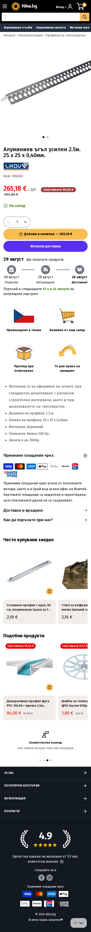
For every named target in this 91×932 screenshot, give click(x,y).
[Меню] (6, 6)
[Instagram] (49, 877)
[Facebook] (41, 877)
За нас (9, 773)
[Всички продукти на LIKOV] (16, 166)
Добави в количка (48, 234)
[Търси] (84, 17)
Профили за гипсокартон (65, 35)
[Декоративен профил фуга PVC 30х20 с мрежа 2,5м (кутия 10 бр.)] (29, 667)
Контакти (11, 811)
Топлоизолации (30, 35)
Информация (15, 798)
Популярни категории (21, 785)
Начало (9, 35)
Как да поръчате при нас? (28, 519)
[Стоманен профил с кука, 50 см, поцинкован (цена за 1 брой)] (29, 571)
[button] (61, 861)
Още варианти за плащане (45, 246)
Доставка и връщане (23, 510)
